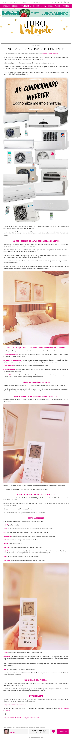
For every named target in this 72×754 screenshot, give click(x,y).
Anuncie (16, 2)
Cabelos (6, 6)
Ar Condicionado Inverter (33, 727)
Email (44, 732)
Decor (36, 6)
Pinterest (40, 732)
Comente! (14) (63, 731)
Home (4, 2)
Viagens (58, 6)
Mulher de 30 (25, 6)
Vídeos (66, 6)
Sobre (10, 2)
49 (53, 731)
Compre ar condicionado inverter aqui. (14, 705)
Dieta (50, 6)
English (38, 2)
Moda (43, 6)
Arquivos (23, 2)
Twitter (36, 732)
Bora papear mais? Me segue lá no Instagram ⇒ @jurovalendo (21, 718)
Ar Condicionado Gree (21, 727)
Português (32, 2)
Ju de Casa (42, 727)
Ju (14, 731)
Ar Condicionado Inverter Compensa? (36, 49)
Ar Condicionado (11, 727)
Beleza (15, 6)
